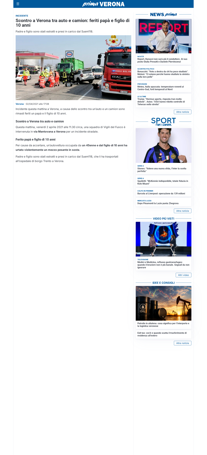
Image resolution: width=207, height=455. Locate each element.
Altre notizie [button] (182, 111)
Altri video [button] (183, 275)
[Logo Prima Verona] (103, 4)
